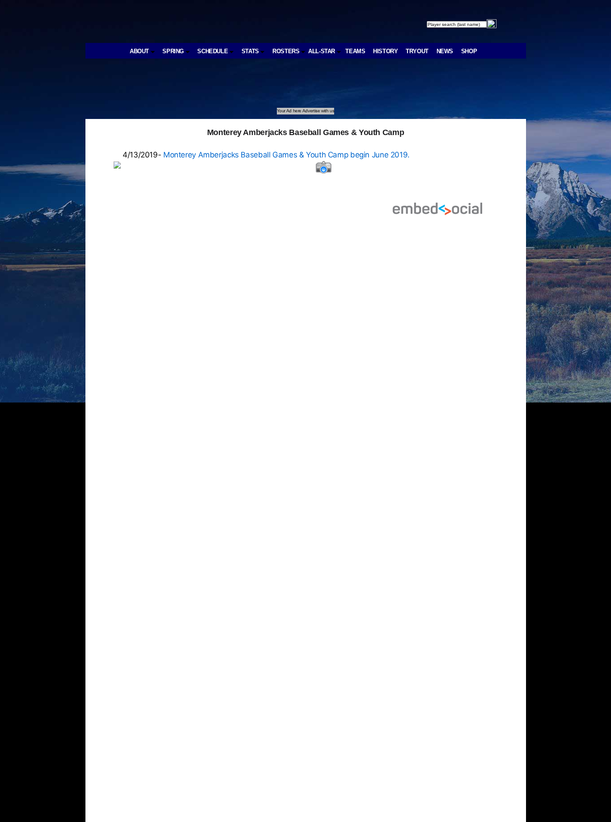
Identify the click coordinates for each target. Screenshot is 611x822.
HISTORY (385, 51)
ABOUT (140, 51)
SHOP (469, 51)
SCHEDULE (213, 51)
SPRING (173, 51)
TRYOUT (417, 51)
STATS (251, 51)
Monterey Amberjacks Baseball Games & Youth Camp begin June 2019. (285, 154)
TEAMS (355, 51)
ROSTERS (286, 51)
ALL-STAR (322, 51)
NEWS (445, 51)
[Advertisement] (250, 88)
